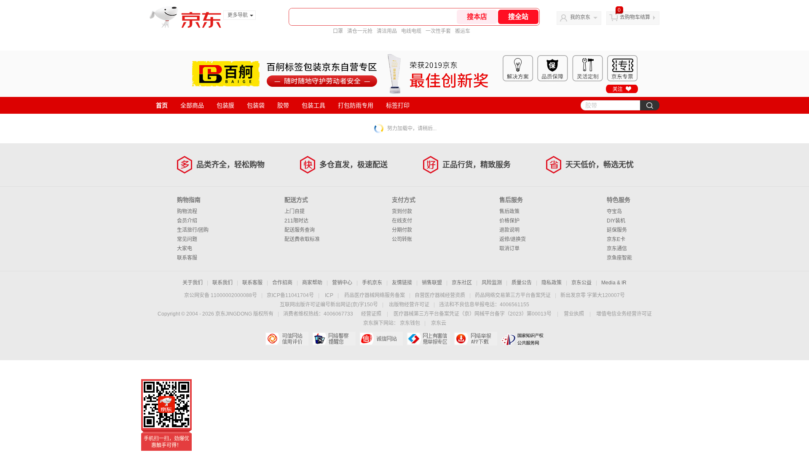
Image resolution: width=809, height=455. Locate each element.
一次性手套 (438, 31)
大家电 (184, 249)
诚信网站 (381, 338)
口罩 (338, 31)
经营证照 (371, 314)
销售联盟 (432, 283)
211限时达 (296, 221)
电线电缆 (411, 31)
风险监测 (492, 283)
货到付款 (402, 211)
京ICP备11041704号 (290, 295)
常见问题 (187, 239)
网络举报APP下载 (475, 338)
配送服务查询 (299, 230)
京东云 (438, 323)
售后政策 (509, 211)
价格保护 (509, 221)
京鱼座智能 (619, 258)
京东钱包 (410, 323)
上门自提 (294, 211)
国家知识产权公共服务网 (522, 338)
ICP (329, 295)
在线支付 (402, 221)
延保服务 (617, 230)
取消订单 (509, 249)
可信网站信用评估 (286, 338)
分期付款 (402, 230)
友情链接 (402, 283)
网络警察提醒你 (334, 338)
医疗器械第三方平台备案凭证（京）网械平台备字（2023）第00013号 (473, 314)
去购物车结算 (635, 17)
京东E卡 (616, 239)
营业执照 (574, 314)
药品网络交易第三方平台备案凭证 (513, 295)
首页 (162, 105)
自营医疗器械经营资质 (440, 295)
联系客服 (187, 258)
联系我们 (222, 283)
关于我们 (192, 283)
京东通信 (617, 249)
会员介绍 (187, 221)
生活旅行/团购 (193, 230)
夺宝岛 (614, 211)
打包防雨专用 (355, 105)
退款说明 (509, 230)
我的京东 (580, 17)
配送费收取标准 (302, 239)
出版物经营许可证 (409, 305)
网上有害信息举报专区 (428, 338)
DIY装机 (616, 221)
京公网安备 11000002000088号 (220, 295)
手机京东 (372, 283)
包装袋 (256, 105)
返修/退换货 (512, 239)
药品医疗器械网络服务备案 (374, 295)
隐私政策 (551, 283)
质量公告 (522, 283)
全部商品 (192, 105)
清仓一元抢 (359, 31)
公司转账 (402, 239)
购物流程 (187, 211)
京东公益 (581, 283)
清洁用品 (387, 31)
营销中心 (342, 283)
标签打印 (398, 105)
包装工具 (313, 105)
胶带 (283, 105)
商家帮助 (312, 283)
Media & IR (614, 283)
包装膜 (225, 105)
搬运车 (462, 31)
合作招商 (282, 283)
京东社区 (462, 283)
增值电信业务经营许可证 (624, 314)
